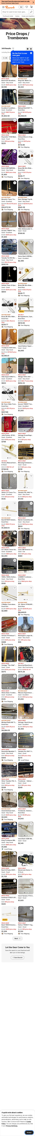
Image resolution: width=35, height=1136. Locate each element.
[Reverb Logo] (10, 7)
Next (16, 938)
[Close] (31, 53)
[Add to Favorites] (13, 48)
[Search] (31, 12)
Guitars (17, 16)
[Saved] (26, 7)
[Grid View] (27, 48)
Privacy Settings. (12, 1126)
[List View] (30, 48)
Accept (29, 1132)
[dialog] (17, 1123)
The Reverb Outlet (8, 16)
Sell (21, 7)
